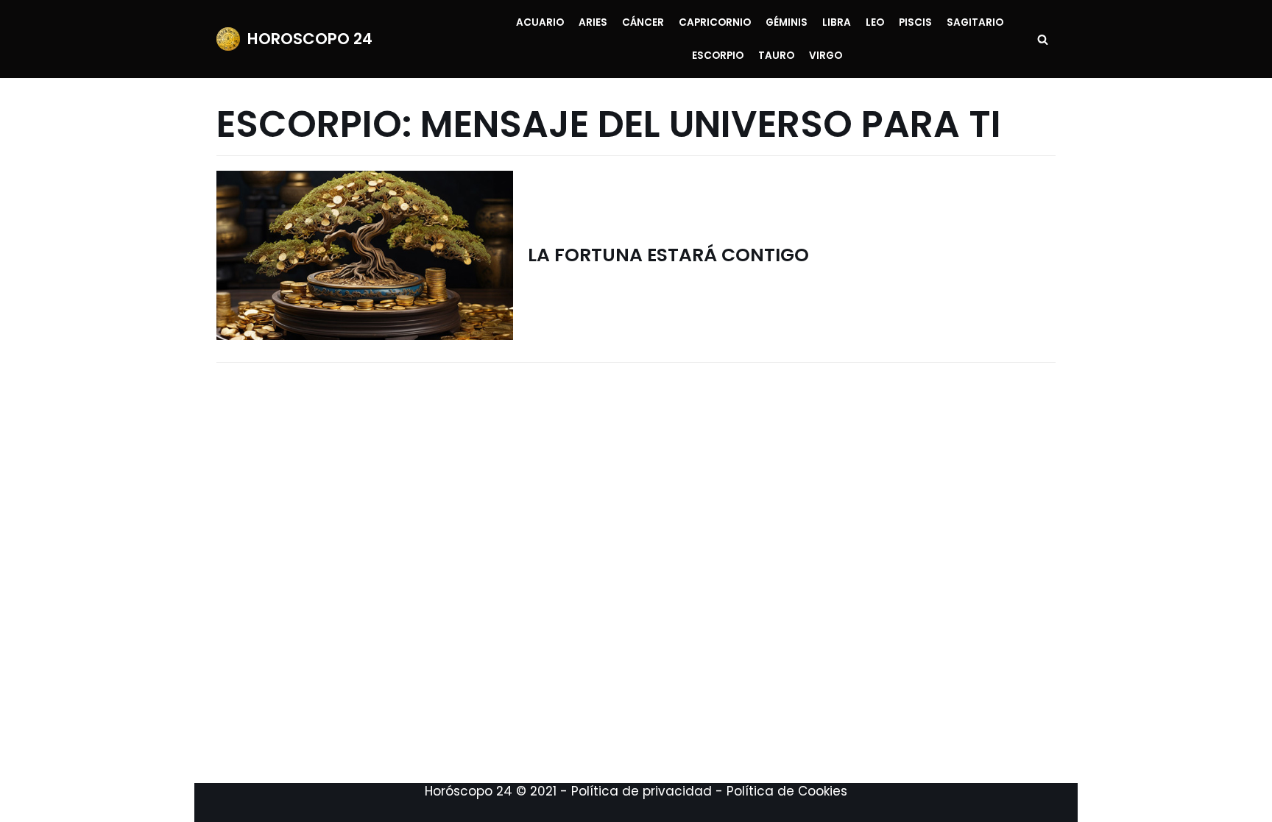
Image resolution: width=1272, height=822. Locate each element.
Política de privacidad (641, 791)
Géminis (787, 22)
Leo (875, 22)
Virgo (825, 56)
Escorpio (717, 56)
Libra (836, 22)
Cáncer (643, 22)
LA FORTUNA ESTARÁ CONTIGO (668, 255)
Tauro (776, 56)
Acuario (540, 22)
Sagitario (975, 22)
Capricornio (715, 22)
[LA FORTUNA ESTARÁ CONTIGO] (364, 255)
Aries (593, 22)
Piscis (915, 22)
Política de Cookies (787, 791)
